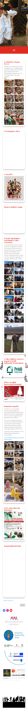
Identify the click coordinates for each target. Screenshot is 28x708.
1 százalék (8, 174)
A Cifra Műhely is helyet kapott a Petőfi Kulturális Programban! (14, 361)
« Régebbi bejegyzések (8, 600)
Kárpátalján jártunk (12, 546)
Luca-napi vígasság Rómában (12, 509)
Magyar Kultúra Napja (13, 207)
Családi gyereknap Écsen (12, 63)
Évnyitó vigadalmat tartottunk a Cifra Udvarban (12, 240)
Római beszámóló (11, 406)
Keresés (22, 605)
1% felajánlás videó (12, 131)
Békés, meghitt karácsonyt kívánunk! (13, 383)
